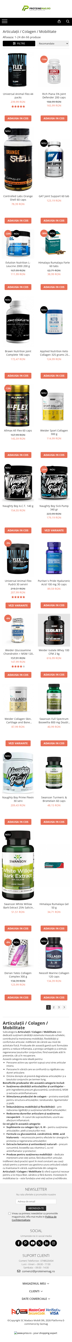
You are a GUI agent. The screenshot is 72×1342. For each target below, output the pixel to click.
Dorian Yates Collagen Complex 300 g (18, 974)
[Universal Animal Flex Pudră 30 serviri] (18, 558)
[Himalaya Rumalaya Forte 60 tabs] (54, 244)
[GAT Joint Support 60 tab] (54, 159)
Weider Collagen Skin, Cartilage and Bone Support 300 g (18, 720)
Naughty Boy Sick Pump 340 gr (54, 507)
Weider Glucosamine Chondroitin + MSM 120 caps (18, 651)
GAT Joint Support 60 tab (54, 196)
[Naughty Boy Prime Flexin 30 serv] (18, 773)
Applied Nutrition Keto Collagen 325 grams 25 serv (54, 352)
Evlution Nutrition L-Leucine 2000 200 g (18, 264)
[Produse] (5, 22)
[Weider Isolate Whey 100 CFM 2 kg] (54, 630)
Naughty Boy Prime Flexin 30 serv (18, 799)
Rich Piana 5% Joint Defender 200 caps (54, 95)
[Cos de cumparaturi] (59, 21)
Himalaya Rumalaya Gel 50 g (54, 905)
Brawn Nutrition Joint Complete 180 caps (18, 352)
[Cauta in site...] (68, 21)
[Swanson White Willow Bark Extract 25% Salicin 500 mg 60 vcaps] (18, 865)
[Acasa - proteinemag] (36, 9)
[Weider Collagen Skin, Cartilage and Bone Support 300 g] (18, 699)
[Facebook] (18, 1243)
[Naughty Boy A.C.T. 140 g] (18, 482)
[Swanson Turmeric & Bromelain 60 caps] (54, 773)
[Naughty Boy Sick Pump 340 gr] (54, 483)
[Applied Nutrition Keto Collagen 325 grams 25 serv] (54, 322)
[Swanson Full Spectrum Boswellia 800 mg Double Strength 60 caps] (54, 699)
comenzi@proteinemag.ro (38, 1271)
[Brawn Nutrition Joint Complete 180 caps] (18, 321)
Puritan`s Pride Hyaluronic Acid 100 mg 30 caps (54, 582)
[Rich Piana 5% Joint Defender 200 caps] (54, 71)
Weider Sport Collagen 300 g (54, 432)
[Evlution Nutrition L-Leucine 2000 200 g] (18, 244)
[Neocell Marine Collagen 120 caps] (54, 953)
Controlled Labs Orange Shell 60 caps (18, 197)
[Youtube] (32, 1243)
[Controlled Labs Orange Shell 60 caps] (18, 160)
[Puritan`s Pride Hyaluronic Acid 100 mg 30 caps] (54, 558)
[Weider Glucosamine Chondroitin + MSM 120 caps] (18, 630)
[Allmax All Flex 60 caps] (18, 405)
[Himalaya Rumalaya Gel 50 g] (54, 865)
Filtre (20, 43)
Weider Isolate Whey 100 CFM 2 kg (54, 651)
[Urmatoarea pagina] (64, 1007)
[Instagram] (53, 1243)
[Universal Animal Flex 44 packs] (18, 71)
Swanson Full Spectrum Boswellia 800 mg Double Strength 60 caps (54, 720)
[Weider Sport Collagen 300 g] (54, 405)
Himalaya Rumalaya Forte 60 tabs (54, 264)
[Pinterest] (25, 1243)
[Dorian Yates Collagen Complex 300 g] (18, 953)
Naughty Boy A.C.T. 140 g (18, 506)
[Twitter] (39, 1243)
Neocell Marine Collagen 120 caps (54, 974)
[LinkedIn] (46, 1243)
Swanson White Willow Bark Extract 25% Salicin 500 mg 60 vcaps (18, 905)
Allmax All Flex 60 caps (18, 430)
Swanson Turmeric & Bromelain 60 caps (54, 799)
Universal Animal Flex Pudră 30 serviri (18, 582)
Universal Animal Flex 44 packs (18, 95)
